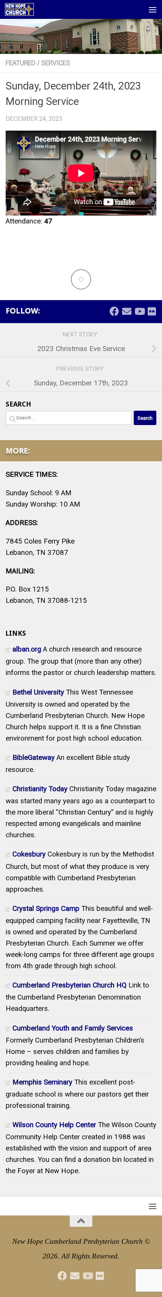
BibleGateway (33, 757)
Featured (20, 63)
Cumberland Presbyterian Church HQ (69, 985)
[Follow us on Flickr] (151, 311)
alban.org (26, 649)
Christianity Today (39, 789)
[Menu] (152, 9)
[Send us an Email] (126, 311)
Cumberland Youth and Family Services (72, 1028)
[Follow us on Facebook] (114, 311)
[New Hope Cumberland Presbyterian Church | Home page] (24, 9)
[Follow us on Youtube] (139, 311)
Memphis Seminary (42, 1082)
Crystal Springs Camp (45, 908)
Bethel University (38, 692)
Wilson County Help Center (54, 1125)
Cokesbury (29, 854)
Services (55, 63)
